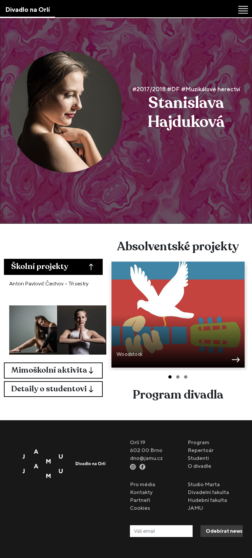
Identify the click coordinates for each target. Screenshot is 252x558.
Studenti (198, 458)
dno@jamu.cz (146, 458)
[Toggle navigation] (243, 10)
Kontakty (141, 492)
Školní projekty (39, 266)
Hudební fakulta (207, 500)
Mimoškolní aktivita (49, 370)
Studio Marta (204, 484)
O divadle (199, 466)
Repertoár (201, 450)
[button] (170, 377)
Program (198, 442)
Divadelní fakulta (208, 492)
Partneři (140, 500)
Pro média (142, 484)
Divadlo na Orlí (27, 9)
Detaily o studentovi (49, 388)
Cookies (140, 508)
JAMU (195, 508)
